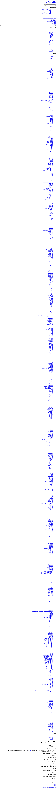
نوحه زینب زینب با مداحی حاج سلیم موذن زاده (45, 689)
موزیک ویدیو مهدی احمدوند (48, 666)
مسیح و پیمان (51, 590)
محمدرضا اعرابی (50, 559)
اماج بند (52, 110)
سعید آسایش (51, 346)
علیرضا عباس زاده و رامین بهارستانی (46, 445)
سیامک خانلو (51, 370)
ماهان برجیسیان (50, 500)
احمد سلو (51, 94)
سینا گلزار (51, 379)
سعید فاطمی (51, 356)
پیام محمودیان (50, 213)
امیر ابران (51, 117)
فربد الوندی (51, 459)
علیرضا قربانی (50, 448)
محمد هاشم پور (50, 556)
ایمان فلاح (51, 166)
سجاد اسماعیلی (50, 340)
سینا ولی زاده (51, 380)
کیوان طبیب (51, 493)
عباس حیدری (51, 407)
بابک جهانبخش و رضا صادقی (48, 177)
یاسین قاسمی (50, 726)
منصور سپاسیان (50, 597)
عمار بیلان (51, 457)
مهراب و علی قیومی (49, 626)
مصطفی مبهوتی (50, 593)
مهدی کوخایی (51, 613)
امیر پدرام (51, 119)
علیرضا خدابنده (50, 442)
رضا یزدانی (51, 311)
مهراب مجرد (51, 624)
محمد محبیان (51, 552)
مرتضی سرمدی (50, 577)
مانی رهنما (51, 498)
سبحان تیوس (51, 336)
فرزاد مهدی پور (50, 462)
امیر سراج (51, 127)
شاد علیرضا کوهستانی (49, 388)
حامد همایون (51, 233)
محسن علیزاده (50, 523)
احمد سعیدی (51, 93)
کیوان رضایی (51, 492)
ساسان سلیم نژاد (50, 330)
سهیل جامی (51, 364)
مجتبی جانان (51, 504)
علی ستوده (51, 429)
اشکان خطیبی (50, 102)
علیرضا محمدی (50, 453)
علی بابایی (51, 420)
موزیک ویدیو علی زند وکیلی (48, 656)
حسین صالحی (50, 251)
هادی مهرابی (51, 703)
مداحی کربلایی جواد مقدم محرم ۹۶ (47, 573)
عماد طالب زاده (50, 456)
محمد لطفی (51, 550)
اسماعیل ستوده (50, 101)
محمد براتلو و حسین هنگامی (48, 532)
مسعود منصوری (50, 589)
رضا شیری (51, 302)
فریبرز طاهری (50, 470)
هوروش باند (51, 707)
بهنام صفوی (51, 195)
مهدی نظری (51, 620)
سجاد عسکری (50, 343)
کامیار (52, 480)
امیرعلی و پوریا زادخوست (48, 149)
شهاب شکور (51, 397)
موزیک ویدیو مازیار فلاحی (48, 661)
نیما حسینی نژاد (50, 695)
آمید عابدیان (51, 74)
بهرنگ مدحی (51, 185)
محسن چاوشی (50, 519)
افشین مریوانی (50, 108)
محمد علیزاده (51, 547)
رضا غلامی (51, 305)
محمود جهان (51, 568)
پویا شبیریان (51, 212)
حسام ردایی (51, 239)
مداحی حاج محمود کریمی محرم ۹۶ (47, 572)
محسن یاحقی (51, 526)
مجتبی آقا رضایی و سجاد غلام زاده (47, 503)
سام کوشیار (51, 333)
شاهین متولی (51, 391)
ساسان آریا (51, 328)
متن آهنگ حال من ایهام (49, 11)
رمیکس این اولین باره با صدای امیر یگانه (46, 313)
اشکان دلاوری (50, 103)
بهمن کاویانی (51, 191)
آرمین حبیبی (51, 66)
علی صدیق (51, 432)
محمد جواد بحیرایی (50, 537)
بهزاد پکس (51, 187)
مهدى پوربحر (51, 599)
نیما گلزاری (51, 700)
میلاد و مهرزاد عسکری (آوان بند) (47, 684)
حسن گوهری (51, 243)
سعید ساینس (51, 353)
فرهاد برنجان (51, 467)
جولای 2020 (51, 32)
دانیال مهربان (51, 280)
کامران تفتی (51, 477)
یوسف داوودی (50, 729)
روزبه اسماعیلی (50, 318)
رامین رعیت (51, 294)
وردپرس (51, 739)
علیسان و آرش (50, 455)
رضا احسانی (51, 297)
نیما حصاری (51, 696)
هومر (52, 709)
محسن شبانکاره (50, 522)
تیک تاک (52, 219)
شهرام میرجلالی (50, 400)
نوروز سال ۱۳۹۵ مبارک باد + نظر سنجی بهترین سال (44, 690)
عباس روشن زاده (50, 409)
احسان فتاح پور (50, 88)
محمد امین (51, 531)
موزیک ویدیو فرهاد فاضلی (48, 659)
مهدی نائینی (51, 619)
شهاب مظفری (50, 399)
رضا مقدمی (51, 307)
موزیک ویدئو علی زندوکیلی (48, 639)
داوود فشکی (51, 282)
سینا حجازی (51, 375)
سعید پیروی (51, 351)
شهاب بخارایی (50, 395)
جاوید (52, 220)
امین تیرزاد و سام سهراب (48, 152)
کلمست (52, 486)
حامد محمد (51, 232)
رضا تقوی (51, 298)
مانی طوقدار (51, 499)
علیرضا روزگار (50, 443)
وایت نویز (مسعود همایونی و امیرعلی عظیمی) (45, 714)
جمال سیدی (51, 222)
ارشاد (52, 98)
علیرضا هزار (51, 454)
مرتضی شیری (50, 578)
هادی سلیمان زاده (50, 702)
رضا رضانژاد (51, 301)
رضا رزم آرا (51, 300)
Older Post (54, 784)
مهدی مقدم (51, 616)
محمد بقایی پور (50, 533)
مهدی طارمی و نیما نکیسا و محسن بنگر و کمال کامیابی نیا (42, 611)
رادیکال (52, 290)
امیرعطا (51, 145)
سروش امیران (50, 344)
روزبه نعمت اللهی (50, 320)
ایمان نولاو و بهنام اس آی (48, 168)
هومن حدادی (51, 710)
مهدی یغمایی (51, 623)
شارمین (52, 389)
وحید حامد (51, 719)
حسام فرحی (51, 240)
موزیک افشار (51, 637)
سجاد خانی (51, 342)
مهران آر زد (51, 628)
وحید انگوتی (51, 717)
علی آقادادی (51, 414)
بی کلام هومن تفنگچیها (49, 199)
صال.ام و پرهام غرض (49, 404)
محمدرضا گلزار (50, 566)
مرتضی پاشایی (50, 575)
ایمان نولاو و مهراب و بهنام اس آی (47, 170)
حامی (52, 235)
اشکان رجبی (51, 104)
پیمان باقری (51, 215)
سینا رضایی (51, 376)
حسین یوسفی (50, 256)
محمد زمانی (51, 542)
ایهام (52, 171)
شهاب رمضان (50, 396)
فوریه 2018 (51, 36)
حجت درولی (51, 237)
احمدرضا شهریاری (50, 97)
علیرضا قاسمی (50, 447)
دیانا (52, 289)
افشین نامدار (51, 109)
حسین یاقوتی (51, 255)
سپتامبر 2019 (51, 34)
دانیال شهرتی (51, 277)
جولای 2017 (51, 42)
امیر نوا (52, 138)
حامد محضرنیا (50, 231)
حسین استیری (50, 245)
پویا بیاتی (51, 211)
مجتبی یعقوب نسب (49, 510)
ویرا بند (52, 722)
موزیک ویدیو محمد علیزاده (48, 664)
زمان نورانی (51, 327)
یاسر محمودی (50, 724)
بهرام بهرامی (51, 184)
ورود (52, 735)
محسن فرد (51, 524)
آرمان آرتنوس (50, 64)
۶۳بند (52, 55)
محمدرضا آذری (50, 558)
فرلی (52, 466)
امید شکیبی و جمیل (49, 116)
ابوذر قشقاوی (50, 80)
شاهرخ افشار (51, 390)
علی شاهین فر (50, 431)
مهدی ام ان (51, 602)
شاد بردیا (51, 384)
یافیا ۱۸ (52, 727)
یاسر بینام (51, 723)
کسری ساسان (50, 485)
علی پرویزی (51, 421)
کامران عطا (51, 478)
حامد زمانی (51, 229)
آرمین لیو (51, 69)
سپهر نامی (51, 339)
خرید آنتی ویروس (28, 25)
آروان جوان (51, 70)
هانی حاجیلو (51, 705)
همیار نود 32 (53, 22)
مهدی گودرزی (50, 614)
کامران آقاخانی (50, 476)
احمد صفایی (51, 95)
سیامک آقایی (51, 369)
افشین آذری (51, 106)
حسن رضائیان (50, 242)
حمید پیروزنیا (51, 261)
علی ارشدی (51, 416)
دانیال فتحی (51, 278)
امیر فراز (51, 132)
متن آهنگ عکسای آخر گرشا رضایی (47, 9)
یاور (52, 728)
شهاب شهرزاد (50, 398)
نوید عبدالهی (51, 691)
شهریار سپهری (50, 403)
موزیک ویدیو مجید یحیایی (49, 662)
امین (52, 150)
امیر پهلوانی (51, 120)
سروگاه (52, 345)
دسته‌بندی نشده (50, 285)
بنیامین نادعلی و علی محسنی (48, 182)
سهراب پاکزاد (51, 363)
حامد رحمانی (51, 228)
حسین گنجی (51, 253)
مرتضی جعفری (50, 576)
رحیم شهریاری (50, 295)
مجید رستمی (51, 514)
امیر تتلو (51, 122)
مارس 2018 (51, 35)
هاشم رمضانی (50, 704)
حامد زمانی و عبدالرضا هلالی (48, 230)
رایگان (54, 24)
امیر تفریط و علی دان (49, 124)
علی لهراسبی (51, 437)
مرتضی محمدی (50, 580)
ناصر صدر (51, 686)
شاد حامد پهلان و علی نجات (48, 386)
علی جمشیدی (50, 425)
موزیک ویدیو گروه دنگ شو (48, 660)
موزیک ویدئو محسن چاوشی (48, 640)
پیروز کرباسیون (50, 214)
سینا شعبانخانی (50, 378)
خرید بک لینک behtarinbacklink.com (49, 18)
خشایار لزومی (50, 274)
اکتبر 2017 (51, 40)
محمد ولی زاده (50, 557)
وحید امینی (51, 716)
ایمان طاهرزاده (50, 163)
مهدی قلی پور (50, 612)
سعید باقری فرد (50, 347)
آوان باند (51, 76)
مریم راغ (51, 583)
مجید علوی (51, 515)
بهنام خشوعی (50, 194)
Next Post (54, 785)
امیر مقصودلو (50, 137)
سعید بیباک (51, 349)
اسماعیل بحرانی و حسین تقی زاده (47, 100)
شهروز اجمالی (50, 401)
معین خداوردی (50, 595)
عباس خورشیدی (50, 408)
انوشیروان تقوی (50, 156)
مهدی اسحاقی (50, 601)
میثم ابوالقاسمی (50, 671)
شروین (52, 392)
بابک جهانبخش (50, 176)
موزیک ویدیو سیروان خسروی (48, 655)
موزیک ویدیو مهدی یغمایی (48, 667)
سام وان (51, 334)
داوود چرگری (51, 281)
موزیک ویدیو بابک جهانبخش (48, 643)
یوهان (52, 731)
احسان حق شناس (50, 85)
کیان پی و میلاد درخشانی (48, 489)
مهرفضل (51, 635)
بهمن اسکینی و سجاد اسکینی (48, 189)
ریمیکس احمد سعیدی (49, 323)
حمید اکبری (51, 259)
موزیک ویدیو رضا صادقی (49, 651)
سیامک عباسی (50, 371)
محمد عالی (51, 546)
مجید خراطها (51, 513)
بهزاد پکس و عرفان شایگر (48, 188)
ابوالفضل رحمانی (50, 79)
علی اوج (51, 418)
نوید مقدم (51, 693)
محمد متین (51, 551)
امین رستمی (51, 153)
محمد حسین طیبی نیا (49, 538)
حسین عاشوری (50, 252)
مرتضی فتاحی (50, 579)
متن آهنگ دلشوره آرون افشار (48, 12)
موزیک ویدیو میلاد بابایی (49, 668)
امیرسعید (51, 143)
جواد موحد (51, 223)
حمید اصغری (51, 258)
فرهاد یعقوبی (51, 469)
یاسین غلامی (51, 725)
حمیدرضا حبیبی (50, 268)
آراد (52, 57)
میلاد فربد (51, 682)
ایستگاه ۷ (51, 160)
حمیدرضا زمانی (50, 269)
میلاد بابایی (51, 677)
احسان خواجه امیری (49, 86)
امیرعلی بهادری (50, 147)
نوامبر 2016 (51, 45)
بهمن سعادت (51, 190)
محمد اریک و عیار (50, 530)
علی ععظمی (51, 435)
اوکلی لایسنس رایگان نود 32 (51, 21)
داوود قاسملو (51, 283)
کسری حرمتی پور (50, 484)
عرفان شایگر (51, 413)
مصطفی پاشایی (50, 591)
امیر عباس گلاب (50, 128)
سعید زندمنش (50, 352)
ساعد (52, 331)
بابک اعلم (51, 173)
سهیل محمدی (50, 367)
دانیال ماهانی (51, 279)
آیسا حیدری (51, 77)
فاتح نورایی (51, 458)
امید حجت (51, 115)
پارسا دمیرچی (50, 201)
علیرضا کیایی (51, 452)
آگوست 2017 (51, 41)
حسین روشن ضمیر (49, 249)
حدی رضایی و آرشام (49, 238)
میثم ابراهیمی (50, 670)
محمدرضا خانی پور (50, 561)
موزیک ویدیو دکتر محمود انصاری (47, 649)
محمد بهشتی (51, 535)
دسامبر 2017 (51, 38)
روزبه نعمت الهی (50, 321)
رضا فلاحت (51, 306)
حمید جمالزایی (50, 262)
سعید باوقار (51, 348)
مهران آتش (51, 627)
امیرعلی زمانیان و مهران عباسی (47, 148)
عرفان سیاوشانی (50, 412)
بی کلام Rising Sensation (49, 197)
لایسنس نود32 (53, 19)
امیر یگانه (51, 140)
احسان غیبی (51, 87)
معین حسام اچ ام (50, 594)
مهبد (52, 598)
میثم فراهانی (51, 672)
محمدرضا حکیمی (50, 560)
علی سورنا (51, 430)
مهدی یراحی (51, 622)
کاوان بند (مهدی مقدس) (49, 481)
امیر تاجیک (51, 121)
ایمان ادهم (51, 161)
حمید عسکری (50, 264)
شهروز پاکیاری (50, 402)
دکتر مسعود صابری (49, 287)
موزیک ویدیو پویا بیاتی (49, 645)
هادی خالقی (51, 701)
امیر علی (51, 131)
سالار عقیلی (51, 332)
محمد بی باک (51, 536)
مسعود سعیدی (50, 588)
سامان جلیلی (51, 335)
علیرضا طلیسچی (50, 444)
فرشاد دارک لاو (50, 465)
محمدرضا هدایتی (50, 567)
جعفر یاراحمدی (50, 221)
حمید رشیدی (51, 263)
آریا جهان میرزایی (50, 71)
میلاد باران (51, 678)
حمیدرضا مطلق (50, 272)
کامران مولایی (50, 479)
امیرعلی (51, 146)
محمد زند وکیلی (50, 543)
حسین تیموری (50, 246)
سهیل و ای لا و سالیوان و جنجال (47, 368)
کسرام (52, 483)
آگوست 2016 (51, 46)
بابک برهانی (51, 175)
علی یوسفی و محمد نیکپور (48, 441)
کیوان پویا (51, 491)
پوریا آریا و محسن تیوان (49, 208)
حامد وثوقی (51, 234)
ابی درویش (51, 81)
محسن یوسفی (50, 528)
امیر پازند (51, 118)
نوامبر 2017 (51, 39)
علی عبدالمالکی (50, 434)
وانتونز (52, 713)
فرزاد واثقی (51, 464)
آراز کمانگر (51, 58)
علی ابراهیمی (51, 415)
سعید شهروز (51, 354)
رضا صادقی (51, 303)
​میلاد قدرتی (51, 683)
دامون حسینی (50, 276)
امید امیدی (51, 111)
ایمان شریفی (51, 162)
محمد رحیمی (51, 539)
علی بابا (52, 419)
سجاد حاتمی (51, 341)
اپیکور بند (51, 83)
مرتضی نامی (51, 581)
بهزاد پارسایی (51, 186)
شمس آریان (51, 394)
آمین (52, 75)
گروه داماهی (51, 494)
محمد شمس (51, 545)
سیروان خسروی (50, 374)
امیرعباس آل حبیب (49, 144)
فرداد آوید (51, 460)
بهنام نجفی (51, 196)
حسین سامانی (50, 250)
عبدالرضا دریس (50, 410)
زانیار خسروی (50, 326)
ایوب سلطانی (51, 172)
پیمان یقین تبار (50, 217)
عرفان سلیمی (50, 411)
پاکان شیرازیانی (50, 204)
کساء (52, 482)
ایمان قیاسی (51, 167)
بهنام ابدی (51, 193)
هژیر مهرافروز (50, 706)
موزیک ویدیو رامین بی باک (48, 650)
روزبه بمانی (51, 319)
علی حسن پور (50, 426)
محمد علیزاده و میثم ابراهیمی (48, 548)
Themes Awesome (52, 787)
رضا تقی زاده (51, 299)
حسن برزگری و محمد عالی (48, 241)
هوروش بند (51, 708)
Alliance (51, 56)
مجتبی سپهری (50, 506)
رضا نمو (52, 309)
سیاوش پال (51, 372)
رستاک (52, 296)
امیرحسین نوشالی (50, 142)
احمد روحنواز (51, 92)
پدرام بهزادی (51, 205)
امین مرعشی (51, 155)
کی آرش (51, 488)
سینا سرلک (51, 377)
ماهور (52, 502)
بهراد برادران (51, 183)
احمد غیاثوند (51, 96)
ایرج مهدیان (51, 159)
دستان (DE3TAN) (50, 284)
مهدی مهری (51, 618)
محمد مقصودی (50, 554)
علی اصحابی (51, 417)
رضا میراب (51, 308)
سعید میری (51, 359)
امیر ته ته (51, 125)
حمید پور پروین (50, 260)
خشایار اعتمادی (50, 273)
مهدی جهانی (51, 605)
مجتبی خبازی (51, 505)
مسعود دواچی (50, 587)
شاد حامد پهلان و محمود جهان (48, 387)
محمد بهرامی (51, 534)
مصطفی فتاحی (50, 592)
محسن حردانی (50, 520)
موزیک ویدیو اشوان (50, 641)
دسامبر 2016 (51, 44)
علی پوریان (51, 422)
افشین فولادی (50, 107)
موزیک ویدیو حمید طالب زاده (48, 648)
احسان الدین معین (50, 84)
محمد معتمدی (50, 553)
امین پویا (51, 151)
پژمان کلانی (51, 207)
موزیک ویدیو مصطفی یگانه (48, 665)
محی (52, 570)
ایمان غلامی (51, 165)
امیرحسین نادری (50, 141)
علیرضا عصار (51, 446)
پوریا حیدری (51, 210)
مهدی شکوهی (50, 610)
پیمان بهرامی (51, 216)
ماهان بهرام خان (50, 501)
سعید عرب (51, 355)
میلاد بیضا (51, 680)
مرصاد (52, 582)
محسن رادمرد (50, 521)
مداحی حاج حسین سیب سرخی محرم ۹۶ (46, 571)
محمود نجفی (51, 569)
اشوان (52, 105)
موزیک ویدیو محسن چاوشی (48, 663)
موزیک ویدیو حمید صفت (49, 647)
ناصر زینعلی (51, 685)
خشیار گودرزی (50, 275)
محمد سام (51, 544)
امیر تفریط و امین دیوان (49, 123)
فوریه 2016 (51, 50)
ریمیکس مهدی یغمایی (49, 324)
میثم (52, 669)
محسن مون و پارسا (49, 525)
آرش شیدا (51, 62)
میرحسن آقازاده (50, 674)
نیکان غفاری (51, 694)
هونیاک (52, 712)
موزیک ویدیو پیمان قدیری (48, 646)
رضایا (52, 312)
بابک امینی (51, 174)
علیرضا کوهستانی (50, 449)
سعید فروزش (50, 357)
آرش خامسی (51, 60)
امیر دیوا (51, 126)
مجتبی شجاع (51, 508)
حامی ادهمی (51, 236)
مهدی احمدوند (50, 600)
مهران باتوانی (51, 629)
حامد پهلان (51, 227)
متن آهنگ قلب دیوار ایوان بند (48, 10)
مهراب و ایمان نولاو (49, 625)
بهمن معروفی (50, 192)
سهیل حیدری (51, 365)
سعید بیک (51, 350)
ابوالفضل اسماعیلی (49, 78)
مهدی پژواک (51, 604)
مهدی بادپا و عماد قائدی (49, 603)
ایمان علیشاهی (50, 164)
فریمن (52, 475)
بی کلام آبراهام (50, 198)
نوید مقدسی (51, 692)
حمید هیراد (51, 267)
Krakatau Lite (45, 787)
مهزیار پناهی (51, 636)
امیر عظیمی (51, 130)
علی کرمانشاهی (50, 436)
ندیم (52, 688)
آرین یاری (51, 72)
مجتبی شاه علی (50, 507)
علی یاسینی (51, 440)
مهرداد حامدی (50, 634)
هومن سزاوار (51, 711)
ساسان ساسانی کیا (49, 329)
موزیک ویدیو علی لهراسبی (48, 657)
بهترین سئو (54, 23)
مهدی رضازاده (50, 606)
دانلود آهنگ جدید (50, 2)
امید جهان (51, 114)
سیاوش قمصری (50, 373)
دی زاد (52, 288)
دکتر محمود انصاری (49, 286)
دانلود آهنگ (30, 750)
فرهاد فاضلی (51, 468)
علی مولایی (51, 438)
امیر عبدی (51, 129)
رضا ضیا (51, 304)
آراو (52, 59)
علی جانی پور (51, 424)
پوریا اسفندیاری (50, 209)
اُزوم (52, 99)
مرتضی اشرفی (50, 574)
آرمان (52, 63)
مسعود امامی (50, 584)
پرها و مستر (51, 206)
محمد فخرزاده (50, 549)
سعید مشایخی (50, 358)
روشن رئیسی (51, 322)
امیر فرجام (51, 133)
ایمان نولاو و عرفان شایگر (48, 169)
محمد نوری (51, 555)
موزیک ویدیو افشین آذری (49, 642)
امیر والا (52, 139)
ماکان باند (51, 497)
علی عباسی (51, 433)
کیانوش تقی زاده (50, 490)
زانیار (52, 325)
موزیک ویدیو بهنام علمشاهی (48, 644)
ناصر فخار (51, 687)
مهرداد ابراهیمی (50, 633)
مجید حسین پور (50, 512)
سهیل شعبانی (51, 366)
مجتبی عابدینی (50, 509)
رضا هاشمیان (51, 310)
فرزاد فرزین (51, 461)
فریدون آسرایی (50, 474)
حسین (52, 244)
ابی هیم (52, 82)
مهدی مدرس (51, 615)
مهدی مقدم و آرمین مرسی (48, 617)
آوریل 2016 (51, 47)
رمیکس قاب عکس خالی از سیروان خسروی (45, 314)
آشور (52, 73)
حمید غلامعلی (51, 265)
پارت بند (51, 200)
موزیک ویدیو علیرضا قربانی (48, 658)
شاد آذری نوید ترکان (49, 381)
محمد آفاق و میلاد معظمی (48, 529)
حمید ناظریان (51, 266)
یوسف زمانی (51, 730)
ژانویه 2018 (51, 37)
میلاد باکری (51, 679)
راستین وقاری (50, 291)
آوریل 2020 (51, 33)
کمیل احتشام (51, 487)
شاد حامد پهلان (50, 385)
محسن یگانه (51, 527)
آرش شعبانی (51, 61)
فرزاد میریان (51, 463)
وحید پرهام (51, 718)
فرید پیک (51, 471)
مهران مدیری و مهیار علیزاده (48, 632)
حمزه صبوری (51, 257)
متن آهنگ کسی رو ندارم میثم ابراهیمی (46, 13)
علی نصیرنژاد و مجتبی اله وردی (47, 439)
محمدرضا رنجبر (50, 565)
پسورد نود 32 (53, 20)
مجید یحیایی (51, 516)
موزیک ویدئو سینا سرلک (49, 638)
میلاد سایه (51, 681)
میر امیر (51, 673)
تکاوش (52, 218)
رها (52, 317)
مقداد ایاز (51, 596)
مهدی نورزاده (51, 621)
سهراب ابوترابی (50, 362)
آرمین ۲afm (51, 65)
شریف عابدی (51, 393)
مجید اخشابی (51, 511)
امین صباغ (51, 154)
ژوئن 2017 (51, 43)
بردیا (52, 178)
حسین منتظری (50, 254)
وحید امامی (51, 715)
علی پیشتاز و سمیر (50, 423)
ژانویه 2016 (51, 51)
